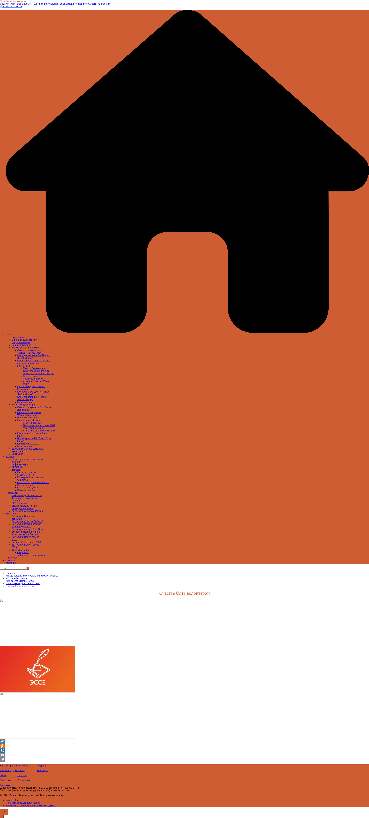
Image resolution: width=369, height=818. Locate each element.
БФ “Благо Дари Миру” (23, 404)
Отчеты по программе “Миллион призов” (29, 413)
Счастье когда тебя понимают (33, 482)
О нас (9, 334)
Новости (10, 560)
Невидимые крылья (22, 508)
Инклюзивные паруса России (27, 511)
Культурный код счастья (30, 477)
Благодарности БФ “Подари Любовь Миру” (32, 398)
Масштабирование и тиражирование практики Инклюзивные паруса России (38, 371)
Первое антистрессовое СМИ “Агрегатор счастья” (39, 426)
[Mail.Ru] (184, 750)
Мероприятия (24, 402)
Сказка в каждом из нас (24, 506)
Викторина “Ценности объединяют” (23, 517)
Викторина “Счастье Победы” (27, 521)
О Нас (3, 775)
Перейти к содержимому (13, 1)
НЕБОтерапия (19, 503)
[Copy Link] (184, 759)
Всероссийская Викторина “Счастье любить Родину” (26, 533)
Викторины (12, 513)
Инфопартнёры (20, 464)
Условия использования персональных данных (31, 805)
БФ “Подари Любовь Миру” (26, 347)
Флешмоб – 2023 (20, 550)
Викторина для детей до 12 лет (28, 529)
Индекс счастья (25, 474)
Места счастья (25, 485)
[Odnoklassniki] (184, 746)
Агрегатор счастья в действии (39, 430)
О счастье (22, 480)
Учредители (18, 337)
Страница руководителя (24, 340)
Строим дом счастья (28, 443)
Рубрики (16, 469)
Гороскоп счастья (26, 472)
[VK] (184, 741)
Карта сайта (12, 800)
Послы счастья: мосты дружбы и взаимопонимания (33, 361)
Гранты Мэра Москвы (28, 420)
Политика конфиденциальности (23, 803)
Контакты (11, 563)
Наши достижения (21, 345)
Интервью (17, 467)
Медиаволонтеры (21, 342)
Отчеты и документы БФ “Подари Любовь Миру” (30, 351)
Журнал (10, 456)
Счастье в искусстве (28, 487)
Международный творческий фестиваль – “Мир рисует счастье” (27, 498)
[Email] (184, 755)
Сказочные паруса (33, 379)
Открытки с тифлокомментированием (31, 553)
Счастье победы (32, 423)
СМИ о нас (17, 454)
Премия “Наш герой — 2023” (27, 542)
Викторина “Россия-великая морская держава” (26, 525)
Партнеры (11, 557)
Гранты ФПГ (23, 366)
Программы (12, 493)
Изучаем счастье (26, 490)
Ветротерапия (30, 376)
